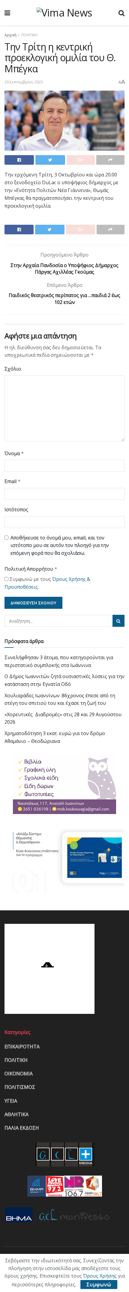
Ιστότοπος (16, 509)
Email (12, 481)
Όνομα (14, 453)
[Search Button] (118, 621)
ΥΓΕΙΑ (10, 1101)
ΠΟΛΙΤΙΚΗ (29, 35)
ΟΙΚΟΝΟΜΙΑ (18, 1073)
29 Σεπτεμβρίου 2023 (23, 82)
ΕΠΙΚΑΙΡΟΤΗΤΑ (22, 1046)
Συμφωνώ (98, 1284)
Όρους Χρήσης (100, 1275)
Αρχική (10, 35)
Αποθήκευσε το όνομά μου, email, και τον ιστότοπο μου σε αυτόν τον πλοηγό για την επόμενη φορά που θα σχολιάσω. (59, 545)
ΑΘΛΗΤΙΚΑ (16, 1114)
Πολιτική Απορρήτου (30, 569)
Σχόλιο (12, 368)
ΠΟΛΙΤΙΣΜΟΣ (19, 1087)
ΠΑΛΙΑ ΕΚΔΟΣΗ (21, 1128)
